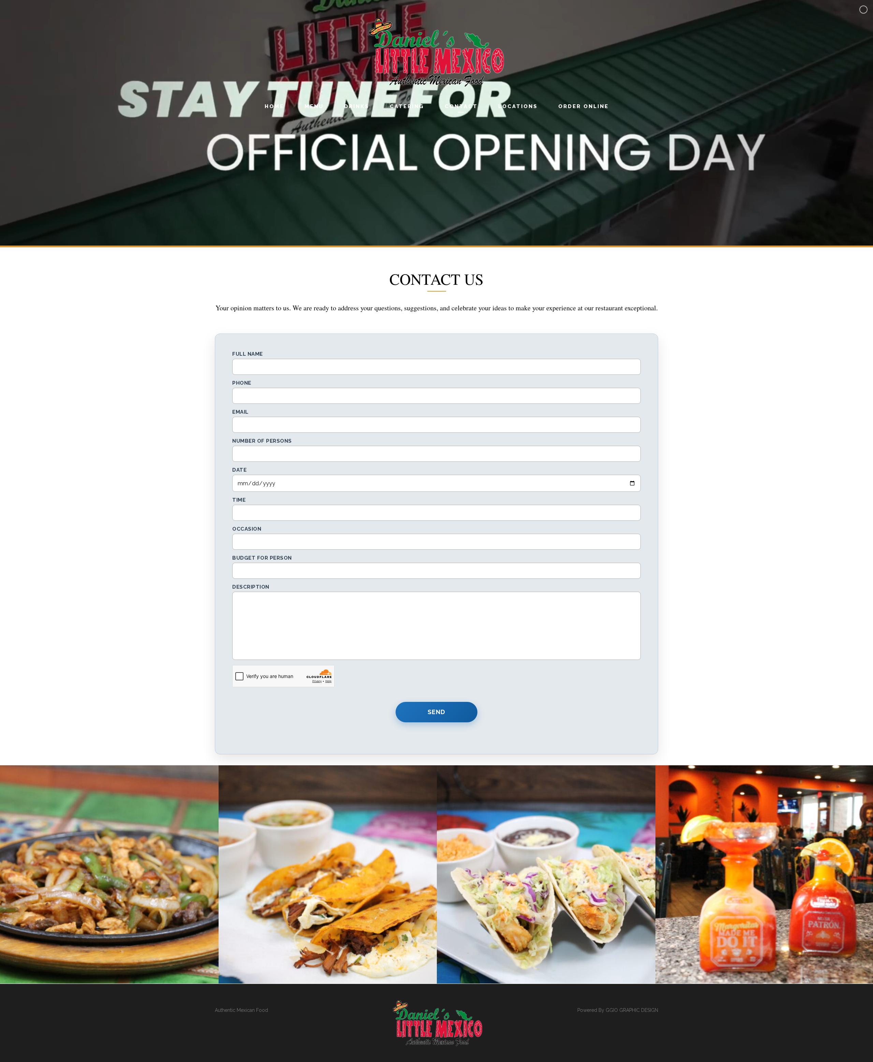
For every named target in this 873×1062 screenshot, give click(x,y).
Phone (241, 383)
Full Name (247, 354)
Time (239, 500)
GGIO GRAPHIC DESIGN (632, 1010)
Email (240, 412)
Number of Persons (262, 441)
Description (250, 587)
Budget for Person (262, 558)
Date (239, 470)
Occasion (246, 529)
